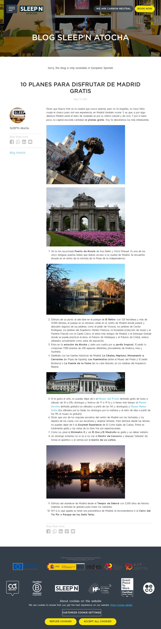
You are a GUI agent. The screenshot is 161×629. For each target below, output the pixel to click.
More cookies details (121, 605)
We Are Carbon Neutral (113, 9)
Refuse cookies (61, 621)
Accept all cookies (97, 621)
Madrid (20, 153)
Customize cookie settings (81, 613)
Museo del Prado (109, 398)
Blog (12, 153)
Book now (144, 9)
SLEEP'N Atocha (19, 128)
